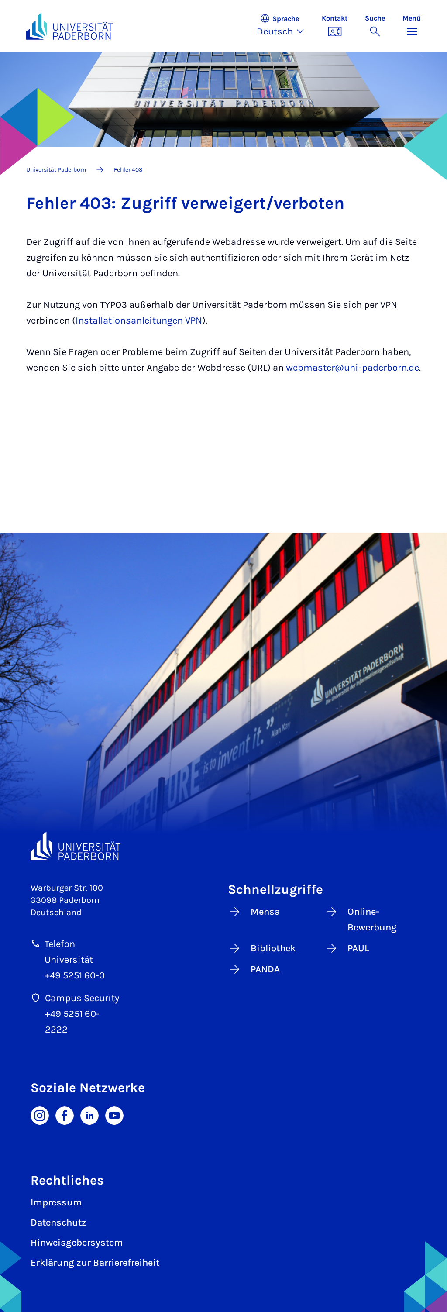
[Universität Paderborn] (75, 846)
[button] (285, 26)
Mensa (265, 911)
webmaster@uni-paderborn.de (352, 367)
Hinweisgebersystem (77, 1242)
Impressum (56, 1202)
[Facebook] (64, 1114)
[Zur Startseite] (69, 26)
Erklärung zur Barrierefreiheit (95, 1262)
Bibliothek (273, 948)
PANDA (265, 969)
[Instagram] (40, 1114)
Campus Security (82, 998)
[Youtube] (114, 1114)
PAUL (358, 948)
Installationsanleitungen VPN (139, 320)
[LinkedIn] (89, 1114)
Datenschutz (58, 1222)
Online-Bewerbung (372, 919)
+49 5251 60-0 (75, 975)
